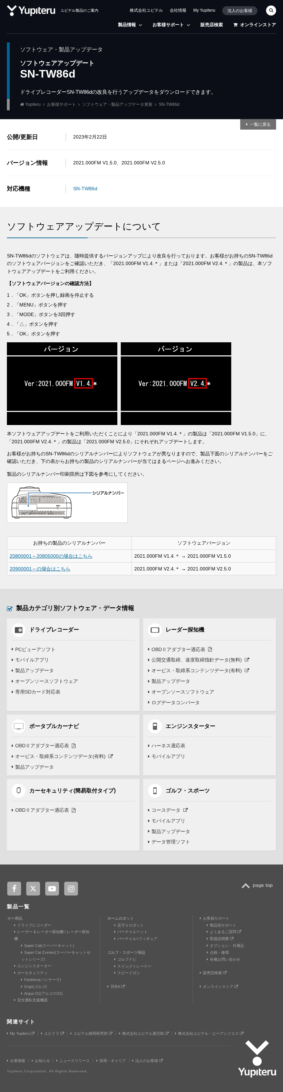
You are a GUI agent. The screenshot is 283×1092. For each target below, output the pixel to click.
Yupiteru (33, 104)
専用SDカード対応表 (37, 692)
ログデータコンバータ (176, 702)
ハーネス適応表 (168, 745)
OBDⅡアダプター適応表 (178, 649)
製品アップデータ (34, 670)
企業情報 (17, 1061)
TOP (259, 889)
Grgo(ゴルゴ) (35, 986)
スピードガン (128, 973)
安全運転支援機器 (32, 1000)
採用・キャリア (112, 1061)
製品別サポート (223, 925)
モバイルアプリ (32, 660)
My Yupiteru (204, 10)
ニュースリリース (74, 1061)
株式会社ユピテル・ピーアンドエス (209, 1033)
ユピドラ (52, 1033)
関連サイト (21, 1021)
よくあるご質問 (223, 932)
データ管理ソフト (171, 842)
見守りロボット (130, 925)
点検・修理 (219, 952)
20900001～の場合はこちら (40, 569)
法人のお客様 (239, 10)
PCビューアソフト (35, 649)
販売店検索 (212, 24)
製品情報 (127, 24)
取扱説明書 (220, 939)
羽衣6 (115, 986)
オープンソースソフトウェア (46, 681)
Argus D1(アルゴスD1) (43, 993)
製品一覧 (18, 906)
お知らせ (42, 1061)
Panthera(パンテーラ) (42, 980)
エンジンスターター (34, 966)
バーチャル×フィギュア (137, 939)
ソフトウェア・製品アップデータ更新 (117, 104)
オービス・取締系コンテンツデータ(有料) (197, 670)
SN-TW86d (85, 188)
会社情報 (178, 10)
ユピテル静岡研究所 (91, 1033)
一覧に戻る (260, 124)
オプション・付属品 (227, 945)
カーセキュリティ (32, 973)
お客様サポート (168, 24)
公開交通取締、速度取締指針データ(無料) (197, 660)
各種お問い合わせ (225, 959)
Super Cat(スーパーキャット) (49, 945)
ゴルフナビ (126, 959)
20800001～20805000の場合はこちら (51, 556)
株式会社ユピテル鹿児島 (143, 1033)
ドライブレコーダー (34, 925)
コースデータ (166, 810)
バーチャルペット (132, 932)
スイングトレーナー (134, 966)
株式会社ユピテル (146, 10)
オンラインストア (258, 24)
